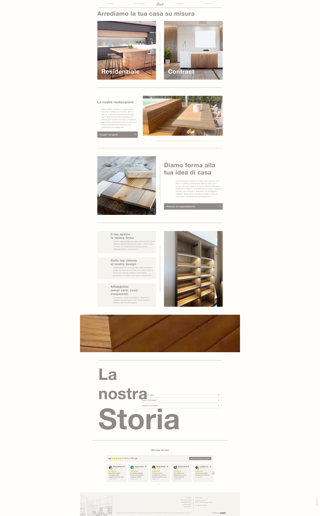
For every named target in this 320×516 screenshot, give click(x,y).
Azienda (111, 3)
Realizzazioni (139, 3)
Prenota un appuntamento (180, 206)
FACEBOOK (317, 501)
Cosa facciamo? (148, 395)
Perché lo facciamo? (150, 405)
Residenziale (186, 502)
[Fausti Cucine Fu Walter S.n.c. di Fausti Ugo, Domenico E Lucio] (160, 3)
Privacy (171, 513)
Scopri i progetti (109, 134)
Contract (187, 504)
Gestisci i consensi (185, 513)
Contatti (208, 3)
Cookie (176, 513)
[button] (145, 139)
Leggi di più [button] (112, 479)
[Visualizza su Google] (110, 467)
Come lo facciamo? (149, 400)
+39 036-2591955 (202, 505)
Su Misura (180, 3)
